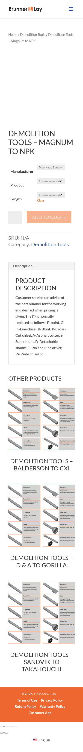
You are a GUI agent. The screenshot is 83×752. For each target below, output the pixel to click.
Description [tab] (23, 266)
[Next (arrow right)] (6, 732)
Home (12, 34)
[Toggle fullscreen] (6, 726)
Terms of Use (27, 700)
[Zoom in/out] (2, 726)
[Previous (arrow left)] (2, 732)
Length (16, 199)
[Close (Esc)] (15, 726)
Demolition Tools (32, 34)
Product (17, 185)
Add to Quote (49, 217)
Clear (40, 200)
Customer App (40, 713)
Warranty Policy (52, 706)
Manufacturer (22, 171)
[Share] (10, 726)
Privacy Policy (52, 700)
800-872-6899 (27, 113)
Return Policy (25, 706)
